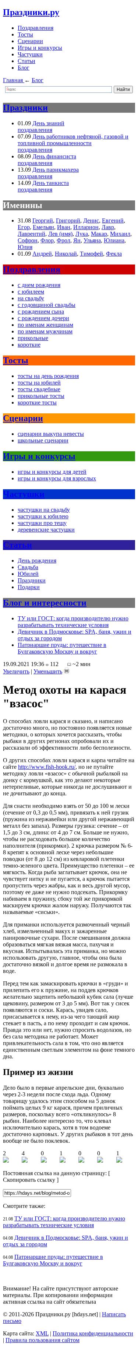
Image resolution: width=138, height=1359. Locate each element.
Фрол (63, 240)
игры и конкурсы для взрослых (57, 478)
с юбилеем (31, 291)
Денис (91, 220)
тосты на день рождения (48, 376)
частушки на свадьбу (44, 510)
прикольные (33, 338)
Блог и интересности (44, 602)
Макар (99, 234)
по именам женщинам (45, 325)
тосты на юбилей (39, 382)
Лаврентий (31, 234)
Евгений (113, 220)
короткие (29, 344)
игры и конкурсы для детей (52, 472)
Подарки (29, 587)
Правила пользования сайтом (42, 1340)
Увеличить (16, 671)
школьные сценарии (43, 440)
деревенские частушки (46, 529)
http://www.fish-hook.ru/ (46, 767)
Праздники (25, 107)
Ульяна (92, 240)
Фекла (114, 254)
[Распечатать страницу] (67, 670)
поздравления (35, 130)
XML (42, 1333)
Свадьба (28, 567)
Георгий (42, 220)
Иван (63, 227)
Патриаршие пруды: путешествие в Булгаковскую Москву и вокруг (62, 648)
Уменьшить (47, 671)
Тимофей (91, 254)
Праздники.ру (31, 12)
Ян (77, 240)
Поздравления (35, 28)
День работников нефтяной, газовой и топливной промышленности (73, 139)
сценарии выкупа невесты (51, 434)
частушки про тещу (42, 523)
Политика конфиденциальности (93, 1333)
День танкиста (50, 183)
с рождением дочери (43, 318)
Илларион (86, 227)
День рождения (37, 560)
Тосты (25, 34)
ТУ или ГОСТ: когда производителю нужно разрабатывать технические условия (73, 621)
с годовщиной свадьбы (46, 305)
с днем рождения (39, 285)
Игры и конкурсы (40, 48)
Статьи (26, 61)
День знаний (48, 123)
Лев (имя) (60, 234)
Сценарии (30, 41)
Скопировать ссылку (29, 1180)
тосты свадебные (39, 389)
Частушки (30, 54)
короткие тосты (37, 402)
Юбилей (28, 574)
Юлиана (114, 240)
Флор (47, 240)
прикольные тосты (41, 396)
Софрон (28, 240)
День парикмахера (55, 170)
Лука (81, 234)
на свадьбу (31, 298)
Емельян (43, 227)
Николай (66, 254)
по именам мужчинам (45, 331)
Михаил (120, 234)
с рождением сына (41, 311)
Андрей (42, 254)
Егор (24, 227)
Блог (23, 67)
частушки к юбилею (43, 516)
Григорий (68, 220)
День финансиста (54, 156)
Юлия (25, 247)
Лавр (108, 227)
